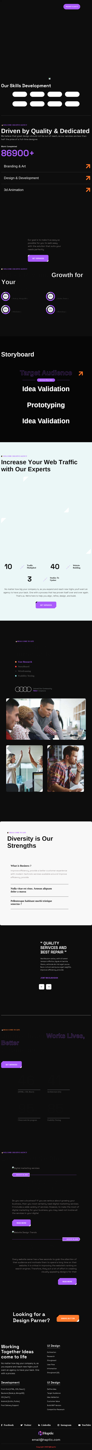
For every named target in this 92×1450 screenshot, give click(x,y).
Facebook (8, 1425)
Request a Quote (72, 6)
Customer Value (53, 1401)
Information (52, 1368)
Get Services (38, 258)
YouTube (86, 1425)
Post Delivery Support (10, 1405)
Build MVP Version (54, 1405)
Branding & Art (15, 166)
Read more (21, 1223)
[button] (41, 986)
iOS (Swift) (5, 1397)
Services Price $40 (46, 380)
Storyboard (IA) (53, 1373)
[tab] (46, 662)
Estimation (51, 1352)
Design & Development (21, 178)
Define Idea (51, 1389)
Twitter (27, 1425)
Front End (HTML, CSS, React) (13, 1389)
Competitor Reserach (56, 1409)
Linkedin (46, 1425)
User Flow (51, 1364)
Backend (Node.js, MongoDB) (12, 1393)
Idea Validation (53, 1397)
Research (51, 1356)
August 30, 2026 (22, 1175)
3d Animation (14, 190)
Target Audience (54, 1393)
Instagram (65, 1425)
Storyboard (51, 1360)
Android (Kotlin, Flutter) (10, 1401)
